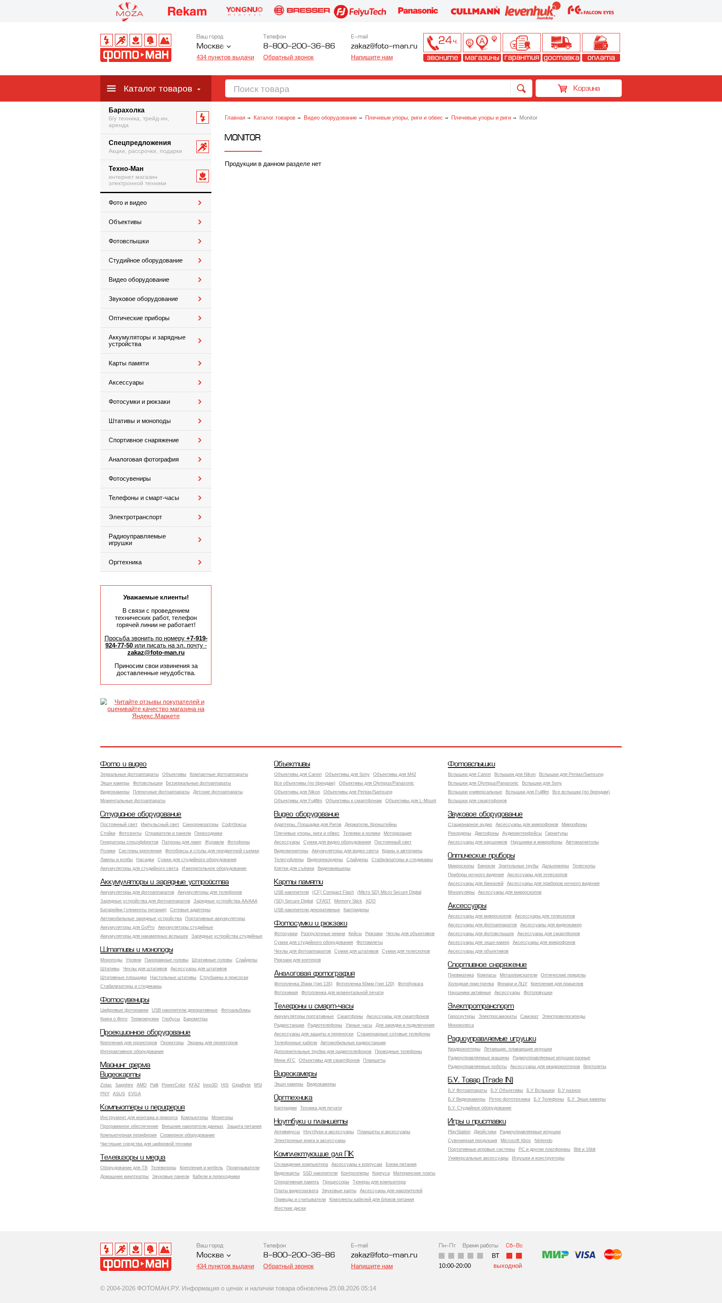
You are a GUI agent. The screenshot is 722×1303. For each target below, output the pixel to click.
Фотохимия (286, 992)
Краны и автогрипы (402, 850)
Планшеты (374, 1060)
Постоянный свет (118, 824)
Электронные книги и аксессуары (310, 1140)
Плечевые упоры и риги (481, 117)
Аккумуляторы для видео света (345, 850)
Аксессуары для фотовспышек (481, 933)
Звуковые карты (339, 1190)
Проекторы (172, 1042)
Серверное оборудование (187, 1134)
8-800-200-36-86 (299, 46)
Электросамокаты (497, 1016)
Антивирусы (287, 1131)
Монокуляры (461, 892)
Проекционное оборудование (145, 1032)
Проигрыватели (242, 1167)
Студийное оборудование (146, 260)
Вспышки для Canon (469, 774)
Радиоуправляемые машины (478, 1057)
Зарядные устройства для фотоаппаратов (145, 900)
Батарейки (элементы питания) (133, 909)
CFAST (323, 900)
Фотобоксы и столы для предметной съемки (212, 850)
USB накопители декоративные (307, 909)
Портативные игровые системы (481, 1149)
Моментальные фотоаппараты (132, 800)
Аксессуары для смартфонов (548, 933)
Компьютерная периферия (128, 1134)
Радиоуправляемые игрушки (137, 539)
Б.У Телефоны (549, 1099)
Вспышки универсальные (475, 791)
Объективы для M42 (394, 774)
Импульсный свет (160, 824)
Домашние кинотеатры (124, 1176)
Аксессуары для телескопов (537, 874)
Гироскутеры (461, 1016)
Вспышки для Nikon (515, 774)
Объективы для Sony (347, 774)
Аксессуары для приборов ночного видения (553, 883)
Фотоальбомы (236, 1009)
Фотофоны (238, 841)
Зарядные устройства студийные (226, 935)
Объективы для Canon (298, 774)
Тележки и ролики (361, 833)
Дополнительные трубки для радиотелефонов (322, 1051)
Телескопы (583, 865)
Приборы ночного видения (476, 874)
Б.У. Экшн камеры (586, 1099)
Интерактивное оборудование (132, 1051)
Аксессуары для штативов (198, 968)
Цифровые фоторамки (124, 1009)
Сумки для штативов (356, 951)
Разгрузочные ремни (323, 933)
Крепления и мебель (201, 1167)
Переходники (208, 833)
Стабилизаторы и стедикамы (402, 859)
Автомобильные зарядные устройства (141, 918)
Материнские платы (414, 1173)
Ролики (107, 850)
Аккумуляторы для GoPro (127, 927)
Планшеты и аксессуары (383, 1131)
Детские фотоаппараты (218, 791)
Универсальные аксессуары (478, 1157)
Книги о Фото (113, 1018)
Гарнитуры (556, 833)
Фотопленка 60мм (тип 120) (365, 983)
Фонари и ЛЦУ (512, 983)
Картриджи (285, 1107)
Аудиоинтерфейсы (522, 833)
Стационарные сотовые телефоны (393, 1033)
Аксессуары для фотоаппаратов (482, 924)
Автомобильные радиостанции (353, 1042)
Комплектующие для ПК (314, 1154)
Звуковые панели (170, 1176)
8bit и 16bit (584, 1149)
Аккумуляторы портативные (304, 1016)
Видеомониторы (291, 850)
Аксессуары (126, 382)
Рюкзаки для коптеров (297, 959)
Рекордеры (459, 833)
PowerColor (174, 1084)
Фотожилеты (369, 942)
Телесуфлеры (289, 859)
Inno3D (210, 1084)
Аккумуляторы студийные (185, 927)
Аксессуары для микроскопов (510, 892)
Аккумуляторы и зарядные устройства (147, 340)
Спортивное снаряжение (144, 440)
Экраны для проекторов (212, 1042)
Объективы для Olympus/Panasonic (376, 782)
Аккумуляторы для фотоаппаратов (137, 892)
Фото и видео (128, 202)
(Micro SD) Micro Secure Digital (389, 892)
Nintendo (543, 1140)
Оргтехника (125, 562)
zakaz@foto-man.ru (384, 46)
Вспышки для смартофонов (477, 800)
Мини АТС (284, 1060)
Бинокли (486, 865)
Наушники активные (469, 992)
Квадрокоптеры (464, 1048)
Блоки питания (401, 1164)
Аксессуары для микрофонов (527, 824)
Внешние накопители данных (193, 1126)
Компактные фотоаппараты (219, 774)
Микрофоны (574, 824)
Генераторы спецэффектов (129, 841)
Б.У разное (569, 1090)
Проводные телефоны (398, 1051)
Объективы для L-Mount (410, 800)
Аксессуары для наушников (477, 841)
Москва (210, 46)
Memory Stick (348, 900)
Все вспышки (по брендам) (581, 791)
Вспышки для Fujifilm (527, 791)
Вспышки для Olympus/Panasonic (483, 782)
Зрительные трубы (518, 865)
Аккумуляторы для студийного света (139, 868)
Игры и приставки (477, 1121)
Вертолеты (594, 1066)
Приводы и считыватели (300, 1199)
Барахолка (139, 117)
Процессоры (336, 1181)
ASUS (119, 1093)
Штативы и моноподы (140, 421)
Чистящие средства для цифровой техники (146, 1143)
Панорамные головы (166, 959)
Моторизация (398, 833)
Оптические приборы (139, 318)
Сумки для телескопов (406, 951)
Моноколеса (461, 1025)
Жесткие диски (290, 1208)
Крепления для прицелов (557, 983)
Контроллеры (355, 1173)
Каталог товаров (158, 88)
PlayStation (459, 1131)
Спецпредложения (145, 146)
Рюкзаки (374, 933)
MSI (258, 1084)
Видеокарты (120, 1075)
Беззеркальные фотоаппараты (198, 782)
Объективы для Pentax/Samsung (357, 791)
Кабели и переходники (216, 1176)
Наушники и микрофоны (536, 841)
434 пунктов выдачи (225, 57)
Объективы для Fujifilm (298, 800)
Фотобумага (410, 983)
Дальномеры (555, 865)
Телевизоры (163, 1167)
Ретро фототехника (509, 1099)
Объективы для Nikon (297, 791)
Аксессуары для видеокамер (551, 924)
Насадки (145, 859)
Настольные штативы (173, 977)
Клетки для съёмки (294, 868)
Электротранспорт (135, 517)
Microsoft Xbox (516, 1140)
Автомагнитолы (582, 841)
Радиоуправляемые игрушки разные (551, 1057)
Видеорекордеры (325, 859)
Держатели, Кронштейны (371, 824)
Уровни (133, 959)
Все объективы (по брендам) (305, 782)
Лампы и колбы (116, 859)
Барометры (195, 1018)
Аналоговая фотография (144, 459)
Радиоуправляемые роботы (477, 1066)
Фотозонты (130, 833)
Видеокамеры (115, 791)
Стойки (107, 833)
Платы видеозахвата (296, 1190)
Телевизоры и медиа (132, 1157)
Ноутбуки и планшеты (311, 1121)
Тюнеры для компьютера (379, 1181)
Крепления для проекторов (128, 1042)
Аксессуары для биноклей (475, 883)
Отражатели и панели (168, 833)
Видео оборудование (139, 279)
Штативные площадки (123, 977)
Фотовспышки (129, 241)
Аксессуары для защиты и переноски (313, 1033)
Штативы (109, 968)
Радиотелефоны (325, 1025)
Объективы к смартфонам (353, 800)
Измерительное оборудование (214, 868)
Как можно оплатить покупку (601, 47)
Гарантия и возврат (522, 47)
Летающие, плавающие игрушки (518, 1048)
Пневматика (461, 974)
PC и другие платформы (544, 1149)
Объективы (125, 222)
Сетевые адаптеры (190, 909)
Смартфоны (350, 1016)
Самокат (529, 1016)
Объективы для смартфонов (329, 1060)
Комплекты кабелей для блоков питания (371, 1199)
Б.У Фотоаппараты (467, 1090)
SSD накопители (320, 1173)
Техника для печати (321, 1107)
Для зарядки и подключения (405, 1025)
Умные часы (359, 1025)
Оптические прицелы (563, 974)
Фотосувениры (130, 478)
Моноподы (111, 959)
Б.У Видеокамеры (467, 1099)
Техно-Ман (137, 176)
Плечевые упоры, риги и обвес (404, 117)
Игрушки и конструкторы (538, 1157)
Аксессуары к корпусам (356, 1164)
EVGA (134, 1093)
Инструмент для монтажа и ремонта (139, 1117)
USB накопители (291, 892)
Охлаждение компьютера (301, 1164)
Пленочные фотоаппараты (161, 791)
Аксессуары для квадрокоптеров (545, 1066)
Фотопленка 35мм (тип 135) (303, 983)
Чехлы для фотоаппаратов (302, 951)
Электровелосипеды (563, 1016)
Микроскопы (461, 865)
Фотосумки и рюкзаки (139, 401)
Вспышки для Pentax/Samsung (571, 774)
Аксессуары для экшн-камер (478, 942)
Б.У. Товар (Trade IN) (480, 1080)
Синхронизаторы (201, 824)
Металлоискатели (518, 974)
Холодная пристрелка (471, 983)
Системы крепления (140, 850)
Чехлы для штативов (145, 968)
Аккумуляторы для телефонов (210, 892)
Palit (154, 1084)
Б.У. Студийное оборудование (479, 1107)
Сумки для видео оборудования (337, 841)
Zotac (106, 1084)
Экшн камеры (115, 782)
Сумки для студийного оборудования (197, 859)
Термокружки (145, 1018)
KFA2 (194, 1084)
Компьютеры (194, 1117)
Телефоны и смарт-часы (144, 498)
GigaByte (241, 1084)
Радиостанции (289, 1025)
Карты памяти (129, 363)
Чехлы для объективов (410, 933)
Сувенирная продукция (472, 1140)
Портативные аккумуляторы (215, 918)
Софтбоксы (234, 824)
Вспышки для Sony (542, 782)
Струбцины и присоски (224, 977)
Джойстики (485, 1131)
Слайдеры (357, 859)
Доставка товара (561, 47)
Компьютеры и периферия (142, 1107)
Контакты (442, 47)
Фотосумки (285, 933)
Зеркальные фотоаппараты (129, 774)
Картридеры (356, 909)
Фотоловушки (538, 992)
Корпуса (381, 1173)
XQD (371, 900)
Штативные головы (212, 959)
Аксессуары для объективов (478, 951)
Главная (235, 117)
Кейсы (355, 933)
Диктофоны (487, 833)
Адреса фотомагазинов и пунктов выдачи (482, 47)
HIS (225, 1084)
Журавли (214, 841)
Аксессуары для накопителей (391, 1190)
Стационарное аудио (470, 824)
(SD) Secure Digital (293, 900)
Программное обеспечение (129, 1126)
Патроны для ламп (181, 841)
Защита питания (244, 1126)
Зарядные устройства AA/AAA (225, 900)
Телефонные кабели (295, 1042)
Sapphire (124, 1084)
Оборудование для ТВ (123, 1167)
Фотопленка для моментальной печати (342, 992)
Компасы (486, 974)
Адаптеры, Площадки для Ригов (307, 824)
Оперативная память (296, 1181)
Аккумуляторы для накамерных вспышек (144, 935)
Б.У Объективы (507, 1090)
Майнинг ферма (125, 1065)
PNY (104, 1093)
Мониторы (222, 1117)
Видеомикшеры (334, 868)
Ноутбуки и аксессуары (328, 1131)
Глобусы (171, 1018)
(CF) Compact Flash (333, 892)
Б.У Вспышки (540, 1090)
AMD (142, 1084)
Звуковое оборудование (143, 299)
